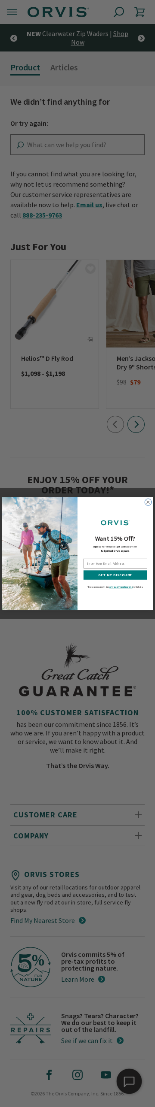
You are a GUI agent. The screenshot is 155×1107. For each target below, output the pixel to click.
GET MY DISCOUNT (115, 575)
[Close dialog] (148, 502)
